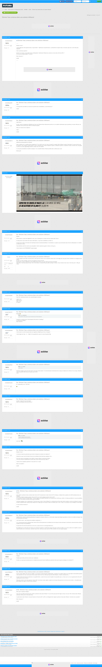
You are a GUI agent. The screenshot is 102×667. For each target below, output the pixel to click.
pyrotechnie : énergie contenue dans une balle (9, 643)
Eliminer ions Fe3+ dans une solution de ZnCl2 (9, 638)
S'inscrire (62, 1)
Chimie (30, 9)
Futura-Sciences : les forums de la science (15, 9)
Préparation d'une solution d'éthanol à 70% (9, 636)
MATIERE (25, 9)
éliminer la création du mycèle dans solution (9, 645)
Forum (6, 9)
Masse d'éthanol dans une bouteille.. (7, 641)
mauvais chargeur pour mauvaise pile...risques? (55, 631)
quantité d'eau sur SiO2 (42, 631)
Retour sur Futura (69, 1)
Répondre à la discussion (10, 12)
